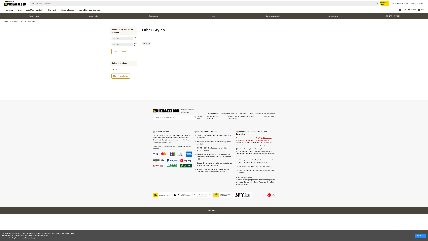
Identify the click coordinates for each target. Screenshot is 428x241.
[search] (377, 3)
